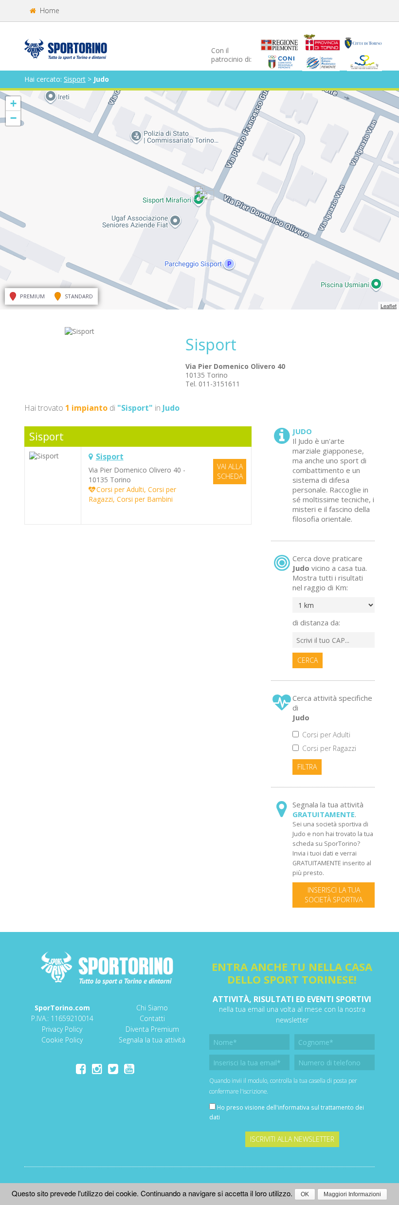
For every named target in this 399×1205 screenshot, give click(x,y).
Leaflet (389, 306)
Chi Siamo (152, 1007)
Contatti (152, 1018)
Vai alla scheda (230, 471)
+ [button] (13, 103)
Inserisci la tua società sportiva (334, 894)
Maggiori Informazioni (352, 1194)
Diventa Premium (152, 1029)
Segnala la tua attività (152, 1039)
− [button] (13, 118)
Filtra (307, 766)
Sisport (75, 79)
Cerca (307, 660)
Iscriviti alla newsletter (292, 1139)
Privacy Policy (62, 1029)
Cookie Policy (62, 1039)
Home (48, 10)
